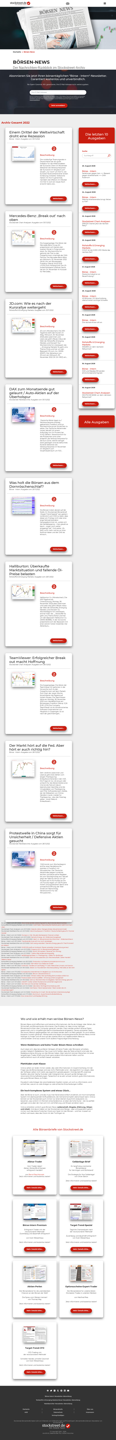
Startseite (17, 52)
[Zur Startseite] (21, 3)
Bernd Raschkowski (36, 1175)
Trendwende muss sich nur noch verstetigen (37, 941)
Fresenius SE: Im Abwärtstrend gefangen (45, 949)
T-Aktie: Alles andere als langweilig (42, 953)
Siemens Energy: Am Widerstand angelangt (46, 937)
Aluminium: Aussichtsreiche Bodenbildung (47, 994)
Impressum (90, 1412)
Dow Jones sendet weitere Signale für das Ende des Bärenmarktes (44, 923)
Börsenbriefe (58, 1409)
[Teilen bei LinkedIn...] (65, 1391)
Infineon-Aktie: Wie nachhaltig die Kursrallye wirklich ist (50, 976)
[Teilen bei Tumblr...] (58, 1391)
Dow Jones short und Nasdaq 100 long (34, 996)
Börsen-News (29, 52)
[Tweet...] (51, 1391)
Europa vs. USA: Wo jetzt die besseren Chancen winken (40, 935)
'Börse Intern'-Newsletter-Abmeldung (58, 1396)
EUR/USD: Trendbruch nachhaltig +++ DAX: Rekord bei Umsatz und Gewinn (47, 965)
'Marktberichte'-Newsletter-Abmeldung (58, 1404)
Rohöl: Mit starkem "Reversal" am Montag (47, 951)
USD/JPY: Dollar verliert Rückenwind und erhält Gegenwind (41, 982)
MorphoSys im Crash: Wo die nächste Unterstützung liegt (50, 992)
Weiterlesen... (58, 199)
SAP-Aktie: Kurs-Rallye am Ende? (42, 963)
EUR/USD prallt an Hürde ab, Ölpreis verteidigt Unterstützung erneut (45, 947)
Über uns (90, 1409)
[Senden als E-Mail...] (68, 1391)
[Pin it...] (61, 1391)
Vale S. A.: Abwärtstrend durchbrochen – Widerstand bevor (53, 939)
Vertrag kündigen (58, 1415)
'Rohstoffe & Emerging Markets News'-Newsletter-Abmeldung (58, 1400)
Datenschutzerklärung (35, 100)
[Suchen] (109, 156)
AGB (26, 1412)
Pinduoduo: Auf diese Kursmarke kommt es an (49, 961)
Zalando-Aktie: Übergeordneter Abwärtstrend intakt (49, 929)
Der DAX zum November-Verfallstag (34, 984)
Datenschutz (58, 1412)
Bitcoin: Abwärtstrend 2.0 (41, 974)
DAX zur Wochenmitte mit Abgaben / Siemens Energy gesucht (51, 980)
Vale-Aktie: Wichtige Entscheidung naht (46, 986)
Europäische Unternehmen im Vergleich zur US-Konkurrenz (41, 972)
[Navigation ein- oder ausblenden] (105, 3)
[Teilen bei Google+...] (55, 1391)
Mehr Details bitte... (35, 1188)
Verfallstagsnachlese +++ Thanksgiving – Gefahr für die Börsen (42, 955)
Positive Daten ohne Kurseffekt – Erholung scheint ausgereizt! (42, 978)
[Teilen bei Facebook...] (48, 1391)
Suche (84, 151)
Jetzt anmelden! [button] (58, 105)
